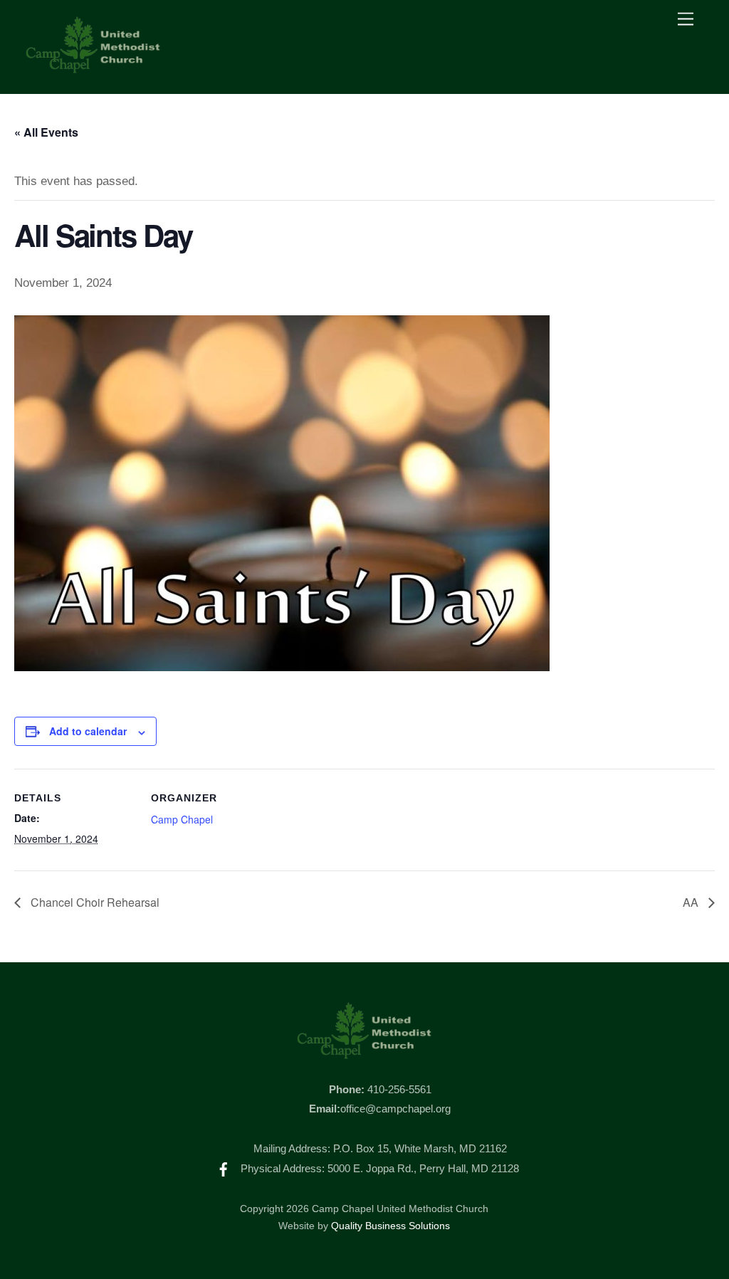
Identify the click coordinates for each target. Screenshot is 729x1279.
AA (692, 902)
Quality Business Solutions (390, 1226)
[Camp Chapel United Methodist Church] (93, 68)
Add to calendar (88, 731)
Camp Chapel (182, 819)
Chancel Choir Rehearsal (93, 902)
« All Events (46, 132)
